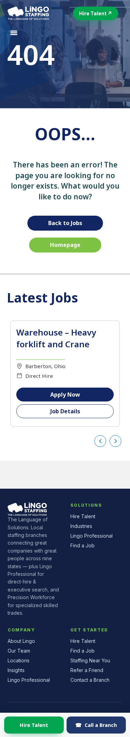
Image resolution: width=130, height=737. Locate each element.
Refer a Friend (86, 670)
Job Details (65, 411)
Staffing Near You (90, 660)
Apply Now (65, 394)
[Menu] (14, 33)
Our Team (19, 651)
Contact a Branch (90, 680)
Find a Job (82, 545)
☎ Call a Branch (96, 724)
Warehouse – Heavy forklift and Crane (56, 338)
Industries (81, 526)
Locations (18, 660)
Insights (16, 670)
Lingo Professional (91, 536)
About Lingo (21, 641)
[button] (95, 13)
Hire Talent (34, 724)
